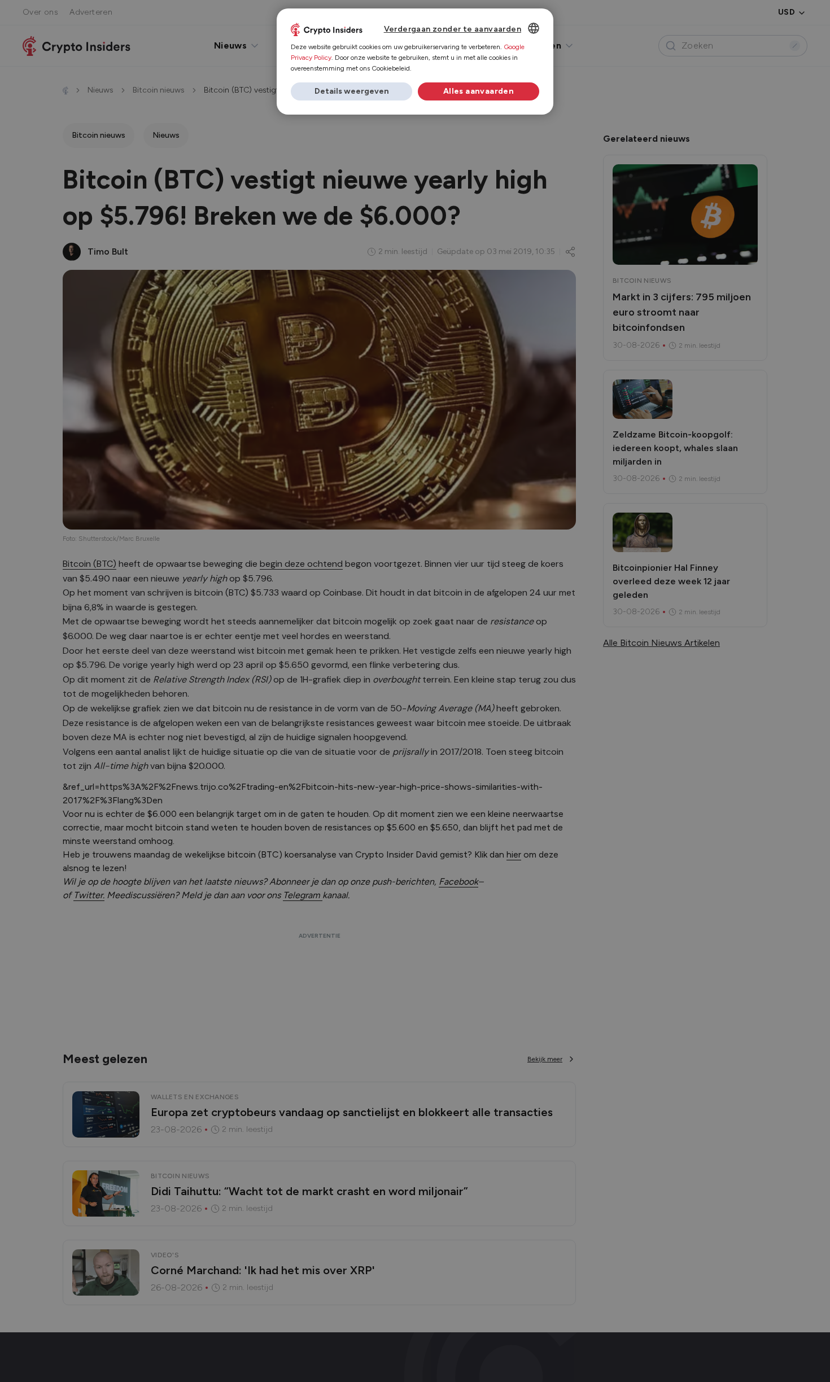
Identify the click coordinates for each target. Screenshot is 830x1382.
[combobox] (533, 28)
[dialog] (415, 61)
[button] (351, 91)
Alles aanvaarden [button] (478, 91)
